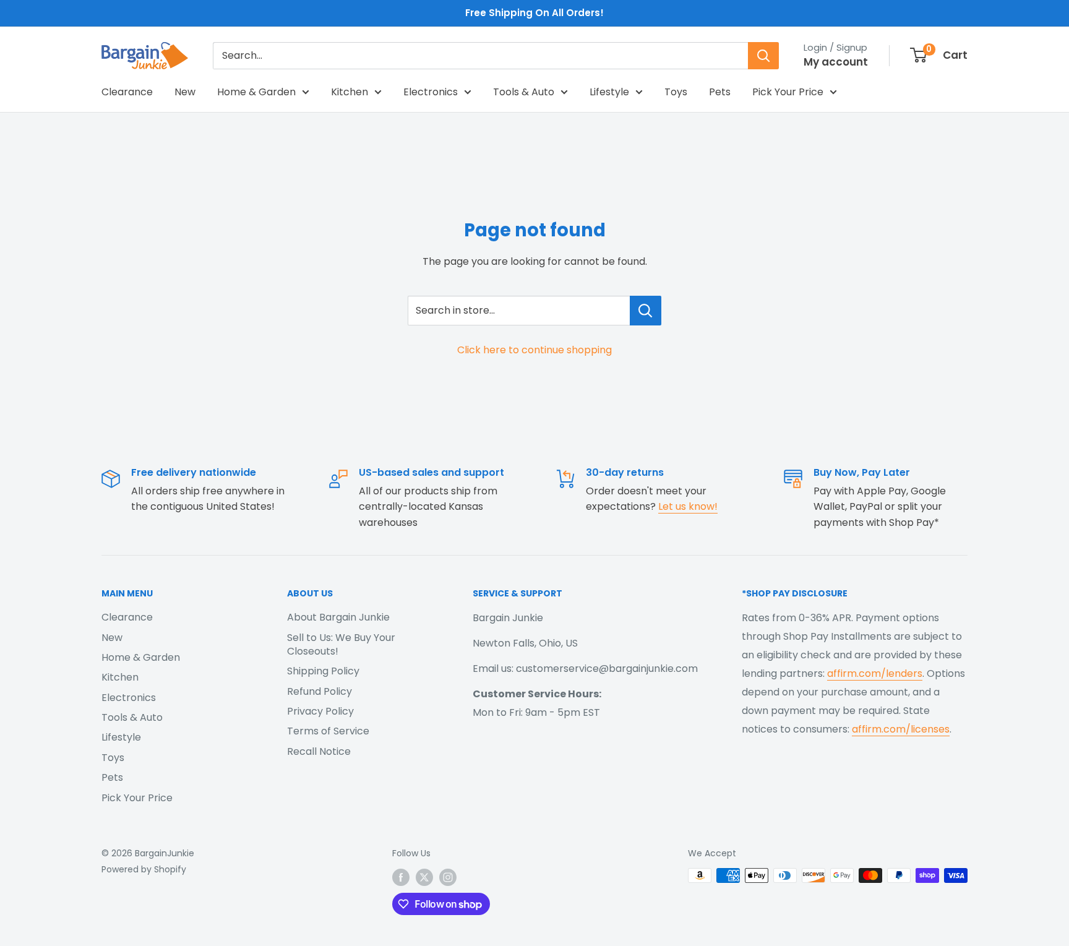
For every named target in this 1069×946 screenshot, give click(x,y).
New (184, 92)
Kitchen (349, 92)
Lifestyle (609, 92)
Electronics (430, 92)
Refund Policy (319, 691)
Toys (675, 92)
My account (836, 61)
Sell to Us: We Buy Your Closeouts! (341, 644)
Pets (720, 92)
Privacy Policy (320, 711)
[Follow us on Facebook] (401, 876)
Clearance (127, 92)
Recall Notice (319, 751)
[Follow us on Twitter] (424, 876)
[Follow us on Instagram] (448, 876)
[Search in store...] (645, 310)
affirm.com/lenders (874, 673)
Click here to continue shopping (534, 350)
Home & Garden (256, 92)
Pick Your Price (787, 92)
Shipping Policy (323, 671)
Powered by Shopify (143, 869)
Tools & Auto (523, 92)
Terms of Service (328, 731)
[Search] (763, 55)
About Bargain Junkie (338, 617)
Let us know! (688, 506)
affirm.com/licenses (901, 729)
